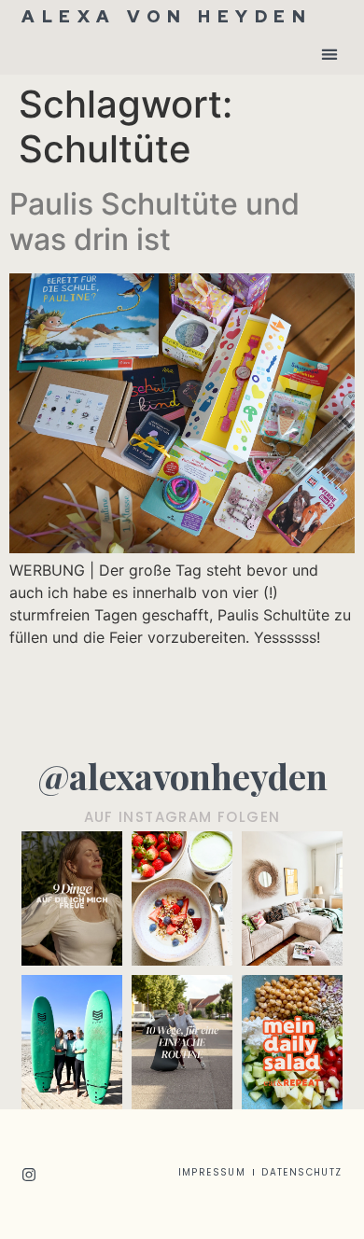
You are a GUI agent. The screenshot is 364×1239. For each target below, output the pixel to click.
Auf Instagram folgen (182, 817)
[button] (330, 53)
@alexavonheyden (182, 776)
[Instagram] (28, 1174)
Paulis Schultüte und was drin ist (154, 222)
